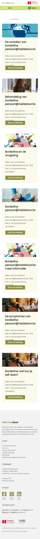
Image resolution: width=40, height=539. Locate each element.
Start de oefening (15, 68)
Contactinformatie (9, 446)
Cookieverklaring (8, 453)
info (6, 510)
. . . (8, 19)
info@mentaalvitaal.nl (10, 469)
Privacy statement (9, 450)
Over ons (5, 448)
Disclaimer (6, 455)
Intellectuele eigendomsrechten (14, 457)
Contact (6, 464)
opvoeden (17, 512)
